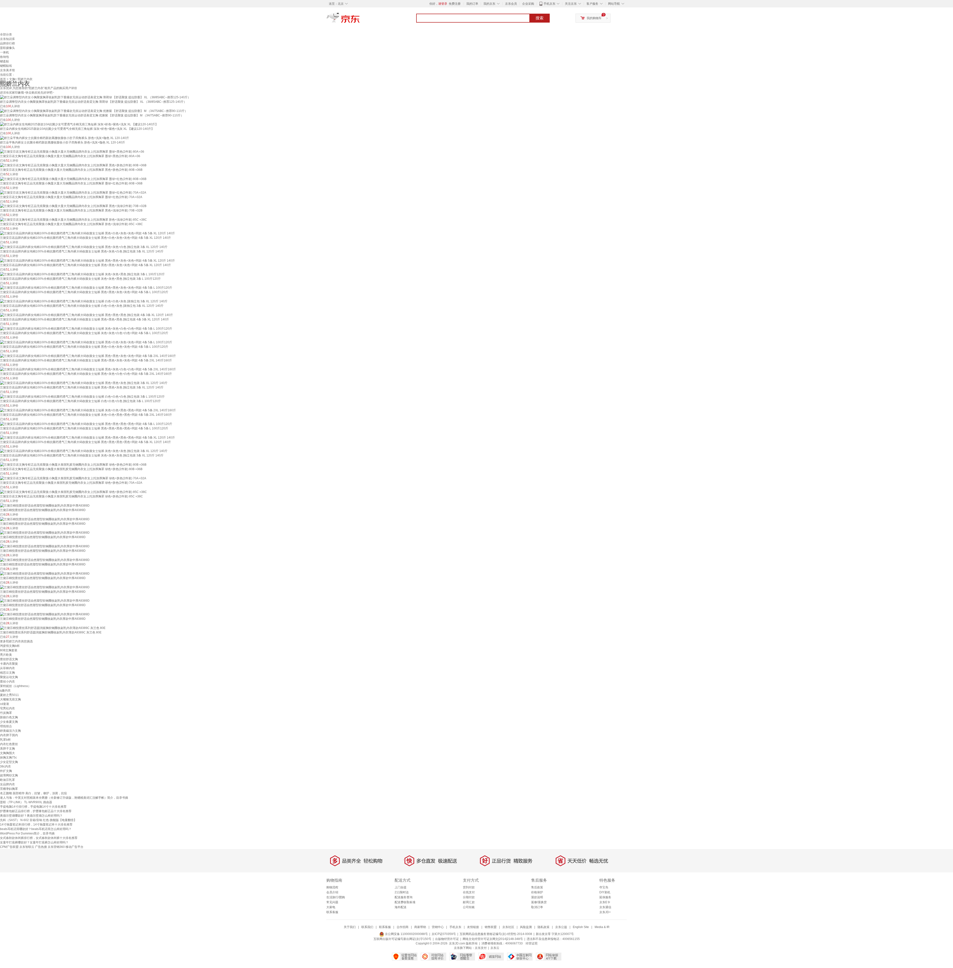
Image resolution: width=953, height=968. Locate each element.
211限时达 (402, 892)
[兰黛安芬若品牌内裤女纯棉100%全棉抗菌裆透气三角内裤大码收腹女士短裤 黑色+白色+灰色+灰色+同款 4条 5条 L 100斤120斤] (86, 342)
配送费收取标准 (405, 902)
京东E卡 (604, 902)
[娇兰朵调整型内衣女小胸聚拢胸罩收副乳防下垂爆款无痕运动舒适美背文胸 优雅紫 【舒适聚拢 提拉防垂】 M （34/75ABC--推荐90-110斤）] (94, 110)
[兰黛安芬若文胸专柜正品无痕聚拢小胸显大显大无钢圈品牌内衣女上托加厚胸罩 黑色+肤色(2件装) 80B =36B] (73, 165)
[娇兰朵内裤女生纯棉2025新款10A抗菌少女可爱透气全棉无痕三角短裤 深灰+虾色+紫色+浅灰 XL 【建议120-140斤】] (79, 124)
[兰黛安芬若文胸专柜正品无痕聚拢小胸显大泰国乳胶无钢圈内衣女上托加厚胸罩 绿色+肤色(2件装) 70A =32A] (73, 478)
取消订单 (537, 907)
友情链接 (473, 927)
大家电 (330, 907)
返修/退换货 (539, 902)
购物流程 (332, 887)
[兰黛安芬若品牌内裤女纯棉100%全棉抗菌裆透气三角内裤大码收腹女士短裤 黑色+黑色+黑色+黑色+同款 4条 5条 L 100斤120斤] (86, 423)
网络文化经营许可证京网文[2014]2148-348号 (493, 939)
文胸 (12, 79)
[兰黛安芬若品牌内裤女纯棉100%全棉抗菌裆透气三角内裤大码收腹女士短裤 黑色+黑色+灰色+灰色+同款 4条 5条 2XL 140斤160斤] (88, 355)
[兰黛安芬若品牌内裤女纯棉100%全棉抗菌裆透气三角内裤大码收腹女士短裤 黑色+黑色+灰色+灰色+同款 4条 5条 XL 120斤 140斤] (87, 260)
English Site (581, 927)
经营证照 (532, 943)
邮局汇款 (469, 902)
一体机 (4, 52)
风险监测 (526, 927)
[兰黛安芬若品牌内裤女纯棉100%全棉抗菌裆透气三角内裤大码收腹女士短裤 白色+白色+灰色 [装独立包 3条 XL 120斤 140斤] (84, 301)
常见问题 (332, 902)
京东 (359, 19)
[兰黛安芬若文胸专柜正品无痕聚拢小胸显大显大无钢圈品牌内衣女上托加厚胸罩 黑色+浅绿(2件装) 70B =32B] (73, 206)
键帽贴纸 (6, 66)
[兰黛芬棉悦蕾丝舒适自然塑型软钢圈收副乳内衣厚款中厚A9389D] (45, 505)
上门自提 (401, 887)
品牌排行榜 (7, 43)
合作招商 (402, 927)
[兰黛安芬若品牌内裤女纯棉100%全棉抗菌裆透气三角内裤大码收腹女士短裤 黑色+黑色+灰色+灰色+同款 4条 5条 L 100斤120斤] (86, 287)
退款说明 (537, 897)
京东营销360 (56, 847)
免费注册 (455, 3)
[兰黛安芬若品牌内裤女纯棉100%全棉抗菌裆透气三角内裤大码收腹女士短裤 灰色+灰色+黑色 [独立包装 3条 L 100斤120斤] (82, 274)
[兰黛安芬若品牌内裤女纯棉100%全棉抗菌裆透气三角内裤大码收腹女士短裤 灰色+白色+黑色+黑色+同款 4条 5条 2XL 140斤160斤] (88, 410)
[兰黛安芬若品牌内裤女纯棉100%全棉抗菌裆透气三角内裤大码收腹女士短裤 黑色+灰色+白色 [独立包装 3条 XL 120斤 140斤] (84, 246)
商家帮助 (420, 927)
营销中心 (438, 927)
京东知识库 (7, 39)
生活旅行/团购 (335, 897)
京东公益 (561, 927)
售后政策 (537, 887)
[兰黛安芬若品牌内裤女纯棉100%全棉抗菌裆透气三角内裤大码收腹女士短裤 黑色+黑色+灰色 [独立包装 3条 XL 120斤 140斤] (84, 382)
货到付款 (469, 887)
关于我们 (350, 927)
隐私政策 (543, 927)
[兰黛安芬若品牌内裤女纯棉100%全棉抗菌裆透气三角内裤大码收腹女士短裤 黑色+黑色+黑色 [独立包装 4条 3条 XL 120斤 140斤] (86, 314)
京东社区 (508, 927)
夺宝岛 (603, 887)
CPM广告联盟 (9, 847)
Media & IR (602, 927)
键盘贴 (4, 61)
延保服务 (605, 897)
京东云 (494, 948)
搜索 (540, 18)
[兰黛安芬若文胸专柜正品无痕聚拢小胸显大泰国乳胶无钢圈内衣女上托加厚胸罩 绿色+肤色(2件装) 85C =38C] (73, 491)
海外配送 (401, 907)
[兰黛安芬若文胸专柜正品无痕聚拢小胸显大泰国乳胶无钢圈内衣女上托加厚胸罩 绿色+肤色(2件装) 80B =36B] (73, 464)
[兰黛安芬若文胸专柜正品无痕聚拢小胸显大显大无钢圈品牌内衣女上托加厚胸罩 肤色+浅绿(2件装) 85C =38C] (73, 219)
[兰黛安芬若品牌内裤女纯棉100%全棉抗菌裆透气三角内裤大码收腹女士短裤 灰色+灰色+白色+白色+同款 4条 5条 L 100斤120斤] (86, 328)
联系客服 (332, 912)
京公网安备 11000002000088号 (406, 934)
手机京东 (549, 3)
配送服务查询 (403, 897)
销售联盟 (491, 927)
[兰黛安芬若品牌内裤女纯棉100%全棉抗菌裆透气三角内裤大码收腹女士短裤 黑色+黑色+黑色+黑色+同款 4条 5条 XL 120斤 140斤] (87, 437)
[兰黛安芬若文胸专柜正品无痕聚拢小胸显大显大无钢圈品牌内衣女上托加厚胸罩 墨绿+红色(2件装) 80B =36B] (73, 178)
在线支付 (469, 892)
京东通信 (605, 907)
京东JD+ (605, 912)
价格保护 (537, 892)
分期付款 (469, 897)
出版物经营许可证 (447, 939)
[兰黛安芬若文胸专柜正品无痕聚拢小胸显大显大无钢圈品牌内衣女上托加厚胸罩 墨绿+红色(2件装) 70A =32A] (73, 192)
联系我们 (367, 927)
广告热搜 (41, 847)
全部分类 (6, 34)
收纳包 (4, 57)
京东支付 (481, 948)
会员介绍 (332, 892)
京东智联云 (26, 847)
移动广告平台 (74, 847)
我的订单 (472, 3)
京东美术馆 (7, 70)
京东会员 (511, 3)
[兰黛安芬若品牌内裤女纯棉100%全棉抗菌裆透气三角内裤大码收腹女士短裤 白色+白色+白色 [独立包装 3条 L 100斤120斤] (82, 396)
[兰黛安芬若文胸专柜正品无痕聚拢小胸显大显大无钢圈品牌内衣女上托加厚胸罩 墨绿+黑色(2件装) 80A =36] (72, 151)
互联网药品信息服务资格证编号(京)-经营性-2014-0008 (496, 934)
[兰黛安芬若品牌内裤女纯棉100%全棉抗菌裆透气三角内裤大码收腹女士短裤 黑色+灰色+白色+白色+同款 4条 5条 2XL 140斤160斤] (88, 369)
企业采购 (528, 3)
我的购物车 (594, 18)
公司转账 (469, 907)
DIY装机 (604, 892)
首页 (3, 79)
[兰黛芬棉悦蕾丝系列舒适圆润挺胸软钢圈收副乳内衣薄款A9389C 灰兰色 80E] (52, 627)
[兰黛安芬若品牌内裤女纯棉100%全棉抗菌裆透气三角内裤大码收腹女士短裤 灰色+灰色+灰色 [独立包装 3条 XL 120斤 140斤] (84, 451)
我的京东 (489, 3)
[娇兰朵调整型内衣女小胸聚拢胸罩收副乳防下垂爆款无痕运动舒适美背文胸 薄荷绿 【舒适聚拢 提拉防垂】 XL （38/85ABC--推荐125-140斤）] (95, 97)
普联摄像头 (7, 48)
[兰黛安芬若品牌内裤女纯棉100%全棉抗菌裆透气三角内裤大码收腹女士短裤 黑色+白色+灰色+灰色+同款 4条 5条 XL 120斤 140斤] (87, 233)
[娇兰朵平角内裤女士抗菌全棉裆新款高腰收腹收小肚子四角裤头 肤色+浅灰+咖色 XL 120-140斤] (64, 137)
